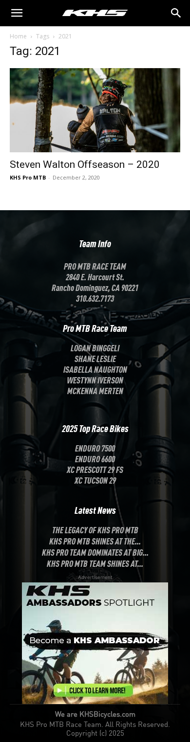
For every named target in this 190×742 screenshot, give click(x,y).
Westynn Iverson (95, 379)
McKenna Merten (95, 390)
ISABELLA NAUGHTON (95, 369)
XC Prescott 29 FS (95, 469)
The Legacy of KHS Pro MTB (95, 529)
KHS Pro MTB (28, 177)
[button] (176, 13)
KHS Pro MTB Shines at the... (95, 540)
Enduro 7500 (95, 447)
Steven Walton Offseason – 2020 (85, 164)
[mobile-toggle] (16, 13)
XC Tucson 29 (95, 480)
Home (18, 36)
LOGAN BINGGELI (95, 347)
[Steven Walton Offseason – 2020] (95, 110)
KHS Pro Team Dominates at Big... (95, 552)
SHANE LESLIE (95, 358)
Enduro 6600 (95, 458)
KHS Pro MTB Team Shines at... (95, 563)
